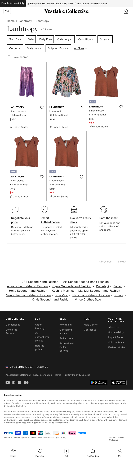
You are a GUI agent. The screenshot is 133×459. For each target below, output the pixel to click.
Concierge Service (11, 331)
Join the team (116, 342)
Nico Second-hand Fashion (91, 295)
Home (11, 21)
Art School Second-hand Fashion (86, 282)
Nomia (118, 295)
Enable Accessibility (12, 3)
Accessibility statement (18, 375)
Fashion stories (116, 347)
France (7, 437)
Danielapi (102, 286)
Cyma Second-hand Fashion (71, 286)
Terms (58, 375)
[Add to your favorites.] (42, 107)
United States (36, 437)
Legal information (42, 375)
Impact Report (116, 337)
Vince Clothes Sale (88, 299)
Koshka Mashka (63, 291)
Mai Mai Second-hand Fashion (99, 291)
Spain (57, 437)
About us (113, 327)
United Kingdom (20, 437)
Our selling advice (66, 331)
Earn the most (108, 218)
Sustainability (116, 332)
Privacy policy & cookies (77, 375)
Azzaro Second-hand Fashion (27, 286)
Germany (48, 437)
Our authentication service (43, 337)
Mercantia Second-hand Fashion (28, 295)
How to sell (66, 325)
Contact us (90, 330)
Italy (64, 437)
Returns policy (39, 347)
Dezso (118, 286)
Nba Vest (61, 295)
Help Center (90, 325)
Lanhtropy (25, 21)
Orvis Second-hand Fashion (51, 299)
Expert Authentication (50, 220)
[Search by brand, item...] (7, 11)
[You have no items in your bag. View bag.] (125, 11)
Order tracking (40, 326)
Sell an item (66, 338)
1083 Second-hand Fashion (39, 282)
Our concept (13, 325)
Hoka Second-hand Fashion (28, 291)
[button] (125, 11)
